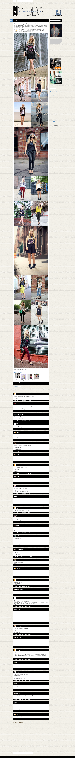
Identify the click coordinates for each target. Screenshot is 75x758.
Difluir (40, 757)
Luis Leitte (18, 559)
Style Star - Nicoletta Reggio (23, 380)
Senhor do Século (16, 554)
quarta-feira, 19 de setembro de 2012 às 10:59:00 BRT (23, 439)
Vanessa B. (18, 403)
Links (28, 0)
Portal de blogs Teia (20, 598)
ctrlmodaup (18, 714)
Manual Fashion (19, 442)
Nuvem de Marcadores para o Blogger (56, 123)
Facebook (22, 619)
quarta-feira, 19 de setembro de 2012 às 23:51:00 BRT (23, 576)
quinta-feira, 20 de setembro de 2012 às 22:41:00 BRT (22, 699)
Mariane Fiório (19, 525)
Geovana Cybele (19, 515)
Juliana (17, 454)
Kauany (17, 496)
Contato (24, 0)
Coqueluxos (18, 508)
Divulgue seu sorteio (22, 554)
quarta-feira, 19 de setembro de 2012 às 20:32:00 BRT (23, 556)
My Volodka (18, 486)
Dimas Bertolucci (19, 549)
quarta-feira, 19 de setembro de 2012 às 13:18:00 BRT (23, 473)
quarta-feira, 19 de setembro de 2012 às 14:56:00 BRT (23, 512)
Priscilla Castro (19, 535)
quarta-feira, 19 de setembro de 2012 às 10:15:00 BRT (23, 420)
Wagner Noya (18, 609)
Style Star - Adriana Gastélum (30, 380)
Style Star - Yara (18, 20)
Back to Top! (44, 757)
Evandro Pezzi (18, 465)
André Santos (18, 683)
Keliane (17, 476)
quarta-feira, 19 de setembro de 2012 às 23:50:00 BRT (23, 565)
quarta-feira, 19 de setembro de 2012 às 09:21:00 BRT (23, 400)
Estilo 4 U (16, 615)
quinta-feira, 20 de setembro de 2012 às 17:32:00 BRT (22, 680)
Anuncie (31, 0)
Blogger (34, 757)
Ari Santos (18, 672)
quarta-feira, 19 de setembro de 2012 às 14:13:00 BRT (23, 493)
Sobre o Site (19, 0)
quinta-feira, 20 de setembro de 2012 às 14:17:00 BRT (22, 634)
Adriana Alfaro (19, 662)
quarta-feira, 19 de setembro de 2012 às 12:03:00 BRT (23, 461)
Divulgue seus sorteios (17, 619)
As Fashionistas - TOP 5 (17, 379)
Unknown (18, 432)
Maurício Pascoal (19, 414)
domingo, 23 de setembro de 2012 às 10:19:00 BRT (22, 718)
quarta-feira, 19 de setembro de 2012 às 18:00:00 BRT (23, 532)
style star (19, 386)
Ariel (17, 702)
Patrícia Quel (18, 650)
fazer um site (56, 125)
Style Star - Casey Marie (36, 380)
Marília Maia (18, 637)
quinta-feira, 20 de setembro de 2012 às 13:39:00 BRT (22, 606)
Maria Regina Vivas (20, 394)
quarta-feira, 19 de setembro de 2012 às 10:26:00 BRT (23, 429)
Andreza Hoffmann (19, 589)
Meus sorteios (28, 554)
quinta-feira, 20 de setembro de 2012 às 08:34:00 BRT (22, 586)
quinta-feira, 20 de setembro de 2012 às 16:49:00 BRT (22, 659)
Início (15, 0)
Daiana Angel (18, 626)
